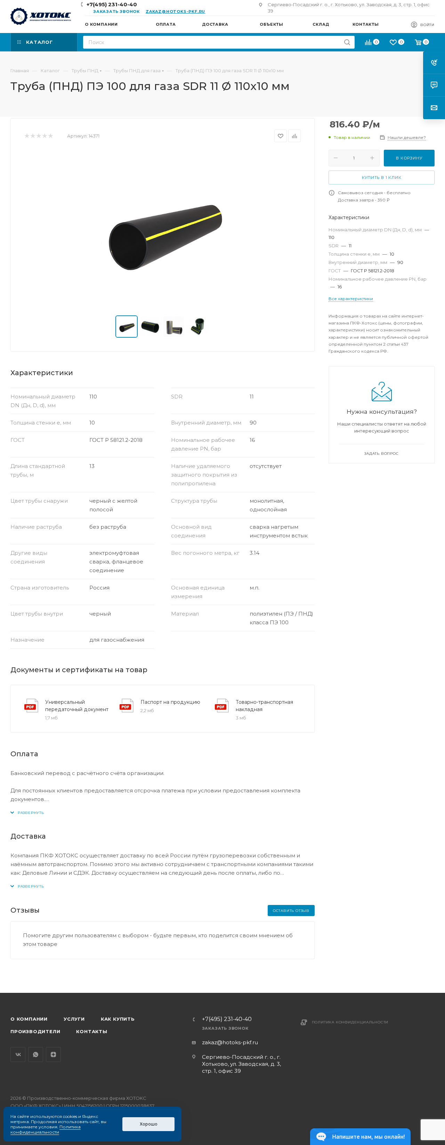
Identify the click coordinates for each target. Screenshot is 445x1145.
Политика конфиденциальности (350, 1022)
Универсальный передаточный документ (76, 705)
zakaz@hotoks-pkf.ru (175, 11)
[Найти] (347, 42)
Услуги (74, 1019)
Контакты (91, 1031)
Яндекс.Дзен (53, 1054)
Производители (35, 1031)
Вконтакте (17, 1054)
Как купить (118, 1019)
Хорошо (148, 1124)
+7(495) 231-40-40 (112, 4)
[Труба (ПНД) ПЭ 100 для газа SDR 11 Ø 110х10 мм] (162, 229)
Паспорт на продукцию (170, 702)
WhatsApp (35, 1054)
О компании (29, 1019)
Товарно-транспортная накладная (264, 705)
